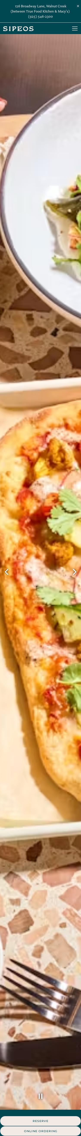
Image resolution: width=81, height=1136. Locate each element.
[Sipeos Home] (18, 28)
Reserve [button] (40, 1121)
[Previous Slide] (6, 572)
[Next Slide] (74, 572)
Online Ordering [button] (40, 1131)
